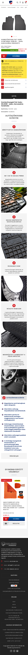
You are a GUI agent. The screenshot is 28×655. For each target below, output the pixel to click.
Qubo (22, 7)
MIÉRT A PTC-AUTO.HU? (14, 641)
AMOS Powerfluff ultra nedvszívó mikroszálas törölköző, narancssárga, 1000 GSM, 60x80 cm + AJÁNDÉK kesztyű (13, 505)
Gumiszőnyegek (11, 7)
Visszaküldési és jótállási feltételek (14, 591)
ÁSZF (14, 601)
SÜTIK (14, 604)
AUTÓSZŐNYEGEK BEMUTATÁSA (14, 635)
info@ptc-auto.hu (14, 565)
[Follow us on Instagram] (14, 651)
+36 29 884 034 (13, 561)
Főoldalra (3, 7)
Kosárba (16, 519)
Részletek (16, 523)
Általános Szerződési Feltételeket (11, 76)
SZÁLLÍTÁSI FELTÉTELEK (14, 588)
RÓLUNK (14, 607)
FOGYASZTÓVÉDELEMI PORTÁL (14, 613)
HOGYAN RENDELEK (14, 580)
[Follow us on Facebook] (11, 651)
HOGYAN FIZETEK (14, 582)
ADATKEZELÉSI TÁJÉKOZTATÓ (14, 610)
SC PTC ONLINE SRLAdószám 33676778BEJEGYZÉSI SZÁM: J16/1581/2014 (14, 617)
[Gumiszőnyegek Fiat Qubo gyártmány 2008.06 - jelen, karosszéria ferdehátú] (14, 22)
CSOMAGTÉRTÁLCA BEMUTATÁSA (14, 632)
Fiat (18, 7)
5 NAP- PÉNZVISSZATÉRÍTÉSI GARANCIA (14, 629)
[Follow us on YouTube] (17, 651)
